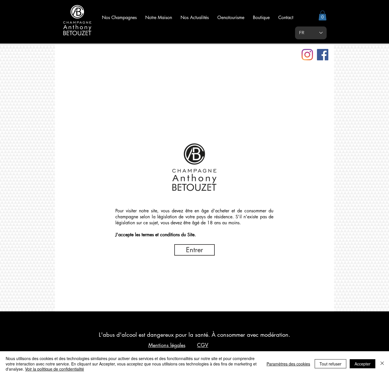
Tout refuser (330, 364)
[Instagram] (307, 54)
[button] (322, 15)
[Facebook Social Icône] (322, 54)
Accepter (362, 364)
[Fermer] (382, 363)
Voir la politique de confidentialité (54, 369)
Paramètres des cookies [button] (288, 364)
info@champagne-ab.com (83, 292)
